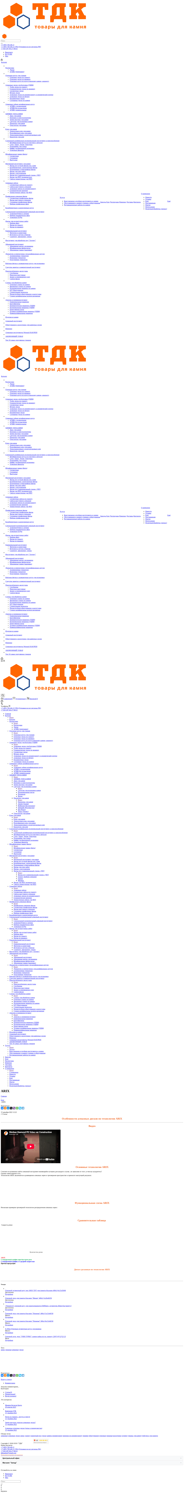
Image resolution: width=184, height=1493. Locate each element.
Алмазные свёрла (20, 890)
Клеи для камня (19, 819)
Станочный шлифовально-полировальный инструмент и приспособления (41, 833)
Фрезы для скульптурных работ (25, 932)
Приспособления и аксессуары (25, 984)
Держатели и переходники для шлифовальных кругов (33, 969)
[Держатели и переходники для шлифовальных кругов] (32, 252)
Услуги (11, 1049)
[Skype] (20, 1108)
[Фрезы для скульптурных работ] (32, 219)
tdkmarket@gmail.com (8, 1453)
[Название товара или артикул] (2, 43)
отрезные (102, 1436)
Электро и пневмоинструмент (25, 1017)
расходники (117, 1436)
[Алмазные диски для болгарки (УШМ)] (32, 83)
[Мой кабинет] (2, 60)
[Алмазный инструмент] (32, 319)
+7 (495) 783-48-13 (7, 45)
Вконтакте (9, 52)
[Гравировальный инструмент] (32, 229)
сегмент (125, 1436)
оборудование (94, 1436)
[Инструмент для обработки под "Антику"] (32, 239)
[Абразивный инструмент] (32, 242)
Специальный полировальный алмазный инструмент (33, 921)
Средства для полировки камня (29, 790)
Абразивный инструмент (23, 957)
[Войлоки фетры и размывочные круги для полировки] (32, 262)
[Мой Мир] (8, 1108)
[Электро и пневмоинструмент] (32, 298)
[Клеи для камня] (32, 127)
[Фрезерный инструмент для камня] (32, 162)
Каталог (12, 719)
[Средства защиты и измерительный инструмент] (32, 265)
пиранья (8, 1350)
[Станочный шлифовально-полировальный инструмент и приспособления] (32, 139)
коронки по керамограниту (73, 1436)
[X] (11, 1108)
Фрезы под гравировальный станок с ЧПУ (33, 875)
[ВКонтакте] (2, 1108)
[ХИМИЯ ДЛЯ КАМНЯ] (32, 112)
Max (6, 56)
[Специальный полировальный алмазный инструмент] (32, 210)
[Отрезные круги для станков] (32, 74)
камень (49, 1436)
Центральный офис (11, 1458)
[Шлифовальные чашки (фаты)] (32, 152)
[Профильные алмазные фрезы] (32, 194)
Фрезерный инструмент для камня (26, 859)
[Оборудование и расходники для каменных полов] (32, 323)
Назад (11, 717)
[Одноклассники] (5, 1108)
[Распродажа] (32, 66)
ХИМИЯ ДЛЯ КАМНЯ (22, 779)
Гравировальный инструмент (24, 944)
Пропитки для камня (25, 802)
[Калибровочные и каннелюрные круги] (32, 206)
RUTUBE (8, 54)
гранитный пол (36, 1436)
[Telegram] (23, 1108)
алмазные (15, 1350)
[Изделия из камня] (32, 315)
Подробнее (9, 1294)
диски (21, 1350)
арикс (3, 1350)
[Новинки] (32, 327)
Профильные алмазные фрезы (24, 905)
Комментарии (10, 1383)
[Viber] (14, 1108)
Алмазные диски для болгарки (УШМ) (28, 746)
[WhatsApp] (17, 1108)
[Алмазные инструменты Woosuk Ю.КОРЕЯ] (32, 331)
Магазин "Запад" (10, 1463)
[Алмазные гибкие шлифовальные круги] (32, 102)
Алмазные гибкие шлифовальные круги (28, 767)
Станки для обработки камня (24, 997)
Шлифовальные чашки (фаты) (24, 848)
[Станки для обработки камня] (32, 281)
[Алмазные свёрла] (32, 181)
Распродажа (18, 725)
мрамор (85, 1436)
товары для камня (134, 1436)
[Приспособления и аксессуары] (32, 269)
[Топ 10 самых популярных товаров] (32, 338)
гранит (27, 1436)
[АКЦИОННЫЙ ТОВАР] (32, 334)
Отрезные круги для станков (24, 735)
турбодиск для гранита (149, 1436)
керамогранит (57, 1436)
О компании (13, 1072)
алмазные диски (14, 1436)
